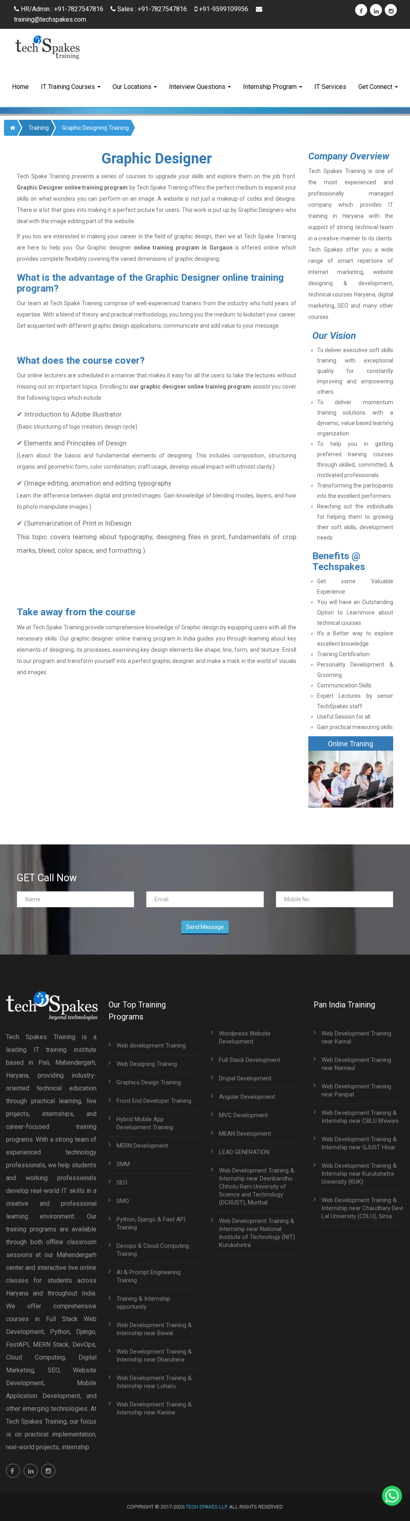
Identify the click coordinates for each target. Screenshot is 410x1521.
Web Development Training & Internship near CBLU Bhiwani (360, 1116)
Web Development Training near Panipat (356, 1090)
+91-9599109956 (223, 9)
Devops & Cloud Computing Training (153, 1249)
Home (20, 87)
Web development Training (151, 1045)
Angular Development (247, 1096)
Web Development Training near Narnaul (356, 1064)
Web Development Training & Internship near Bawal (154, 1329)
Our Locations (133, 87)
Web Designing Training (147, 1064)
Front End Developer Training (154, 1100)
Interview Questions (198, 87)
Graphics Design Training (149, 1082)
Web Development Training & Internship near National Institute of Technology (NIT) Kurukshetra (257, 1233)
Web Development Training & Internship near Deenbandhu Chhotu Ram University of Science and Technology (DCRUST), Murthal (256, 1186)
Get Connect (376, 87)
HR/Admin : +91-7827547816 (61, 9)
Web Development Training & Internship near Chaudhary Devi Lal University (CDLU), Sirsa (362, 1208)
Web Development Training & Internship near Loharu (154, 1382)
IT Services (330, 87)
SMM (123, 1164)
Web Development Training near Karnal (356, 1037)
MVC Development (243, 1115)
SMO (123, 1201)
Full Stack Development (249, 1060)
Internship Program (270, 87)
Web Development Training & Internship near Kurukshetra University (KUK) (359, 1173)
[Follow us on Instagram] (48, 1471)
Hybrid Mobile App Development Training (145, 1123)
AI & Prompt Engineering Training (149, 1276)
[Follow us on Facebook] (13, 1471)
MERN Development (142, 1145)
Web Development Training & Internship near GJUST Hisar (359, 1143)
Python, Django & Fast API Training (151, 1223)
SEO (122, 1182)
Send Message (205, 927)
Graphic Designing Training (95, 128)
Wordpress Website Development (245, 1037)
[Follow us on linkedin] (31, 1471)
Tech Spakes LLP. (207, 1507)
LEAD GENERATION (244, 1152)
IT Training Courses (68, 87)
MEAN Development (245, 1133)
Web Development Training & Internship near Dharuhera (154, 1355)
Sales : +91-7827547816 (152, 9)
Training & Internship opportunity (143, 1302)
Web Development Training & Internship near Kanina (154, 1408)
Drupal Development (245, 1078)
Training (38, 128)
